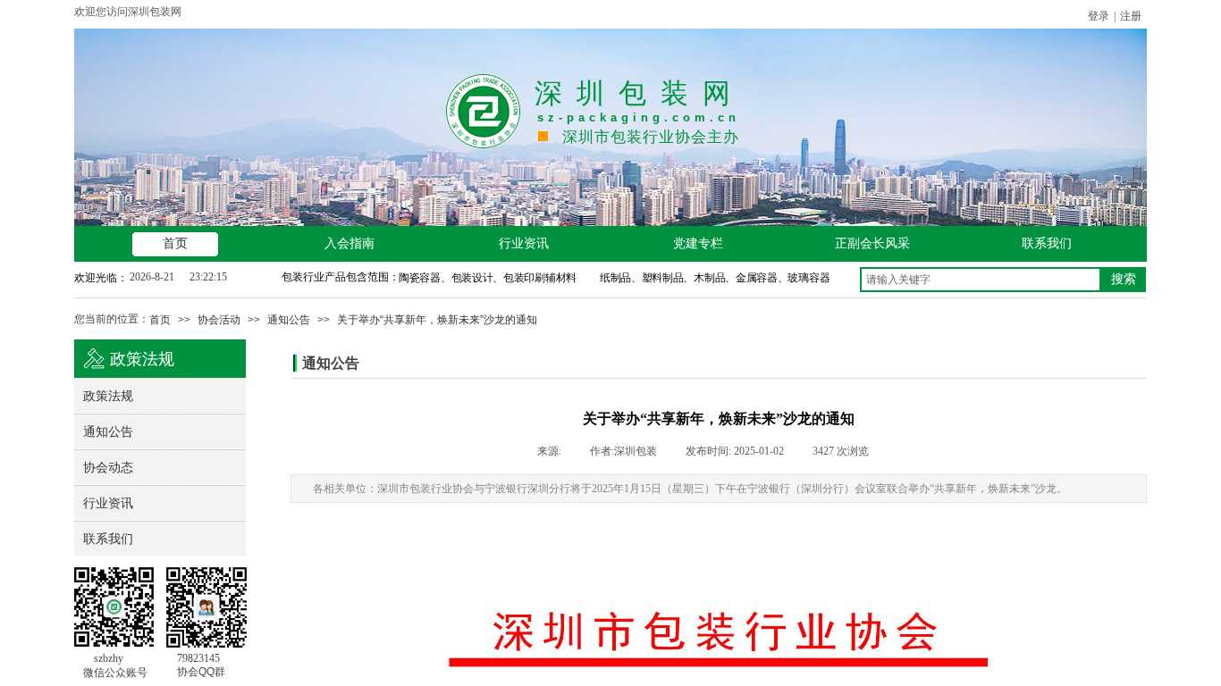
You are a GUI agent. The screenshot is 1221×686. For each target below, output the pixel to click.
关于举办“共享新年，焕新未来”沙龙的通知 (437, 320)
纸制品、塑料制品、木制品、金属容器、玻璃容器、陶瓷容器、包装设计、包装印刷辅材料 (797, 278)
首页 (160, 320)
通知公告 (288, 320)
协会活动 (219, 320)
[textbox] (980, 279)
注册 (1130, 16)
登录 (1098, 16)
